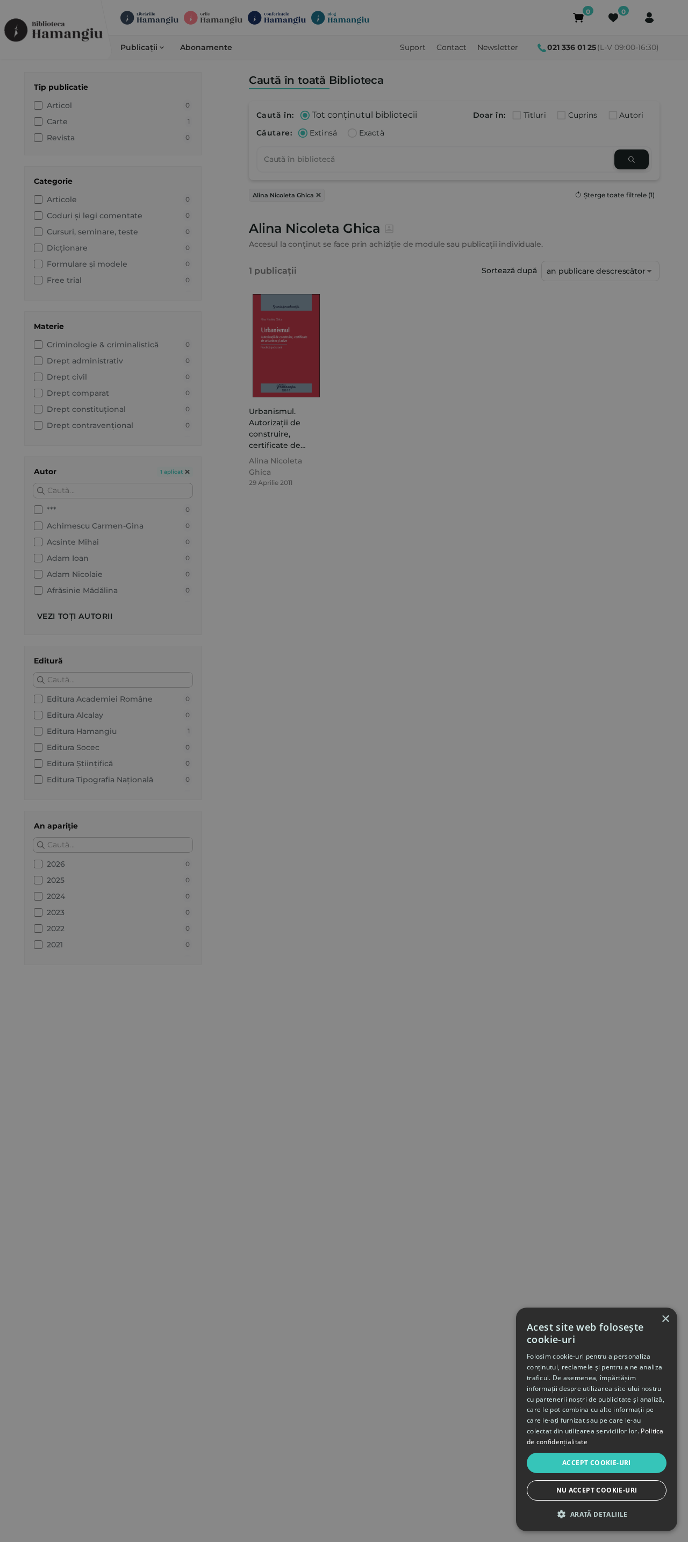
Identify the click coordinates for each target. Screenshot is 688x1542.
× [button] (665, 1319)
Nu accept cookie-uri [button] (596, 1490)
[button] (596, 1514)
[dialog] (596, 1419)
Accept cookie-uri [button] (596, 1462)
